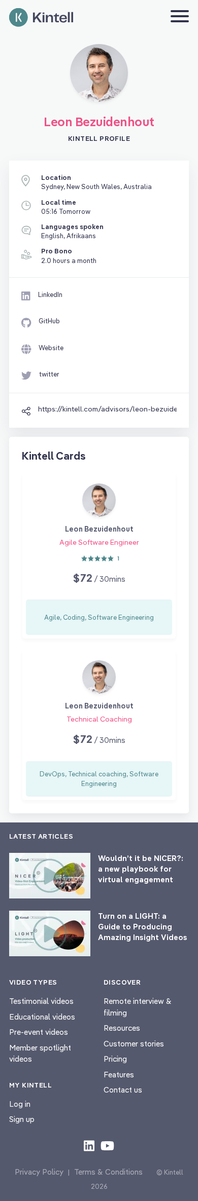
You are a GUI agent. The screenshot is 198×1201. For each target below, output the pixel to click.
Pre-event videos (38, 1032)
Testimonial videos (41, 1001)
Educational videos (42, 1017)
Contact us (123, 1090)
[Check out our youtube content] (107, 1145)
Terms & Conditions (108, 1172)
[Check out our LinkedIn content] (89, 1145)
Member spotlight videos (40, 1053)
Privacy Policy (39, 1172)
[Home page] (41, 17)
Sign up (22, 1119)
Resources (122, 1028)
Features (119, 1074)
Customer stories (134, 1043)
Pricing (115, 1059)
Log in (19, 1104)
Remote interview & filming (138, 1007)
